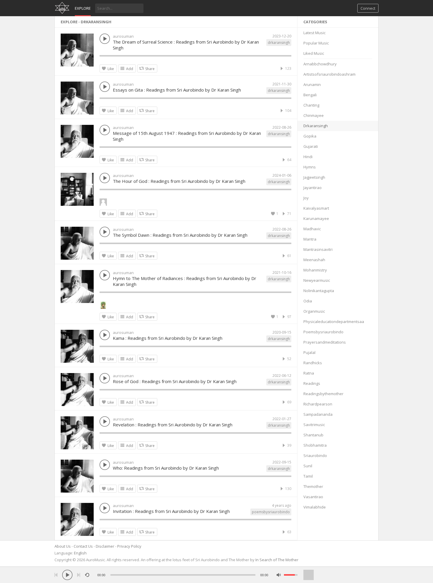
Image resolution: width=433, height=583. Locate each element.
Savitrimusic (314, 424)
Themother (313, 486)
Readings (311, 383)
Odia (307, 301)
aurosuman (123, 36)
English (80, 553)
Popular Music (316, 43)
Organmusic (314, 311)
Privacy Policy (129, 546)
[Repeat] (87, 575)
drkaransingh (279, 42)
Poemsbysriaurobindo (323, 331)
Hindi (308, 156)
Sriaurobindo (315, 455)
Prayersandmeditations (324, 342)
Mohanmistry (315, 270)
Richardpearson (317, 404)
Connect (368, 8)
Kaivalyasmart (316, 208)
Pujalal (309, 352)
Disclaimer (105, 546)
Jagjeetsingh (314, 177)
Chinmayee (313, 115)
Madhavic (312, 228)
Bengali (310, 94)
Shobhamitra (315, 445)
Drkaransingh (315, 125)
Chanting (311, 105)
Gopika (309, 136)
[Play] (67, 575)
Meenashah (314, 259)
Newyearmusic (316, 280)
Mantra (309, 239)
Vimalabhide (314, 507)
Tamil (308, 476)
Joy (306, 198)
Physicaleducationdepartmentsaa (333, 321)
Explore (83, 8)
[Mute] (279, 575)
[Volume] (291, 575)
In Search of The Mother (276, 559)
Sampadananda (318, 414)
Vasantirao (313, 496)
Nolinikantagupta (318, 290)
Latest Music (314, 32)
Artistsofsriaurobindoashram (329, 74)
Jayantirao (312, 187)
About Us (62, 546)
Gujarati (310, 146)
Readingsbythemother (323, 393)
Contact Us (83, 546)
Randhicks (312, 362)
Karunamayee (316, 218)
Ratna (308, 373)
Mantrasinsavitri (318, 249)
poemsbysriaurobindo (271, 511)
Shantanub (313, 435)
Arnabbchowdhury (320, 64)
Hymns (309, 167)
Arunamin (312, 84)
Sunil (307, 465)
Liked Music (313, 53)
